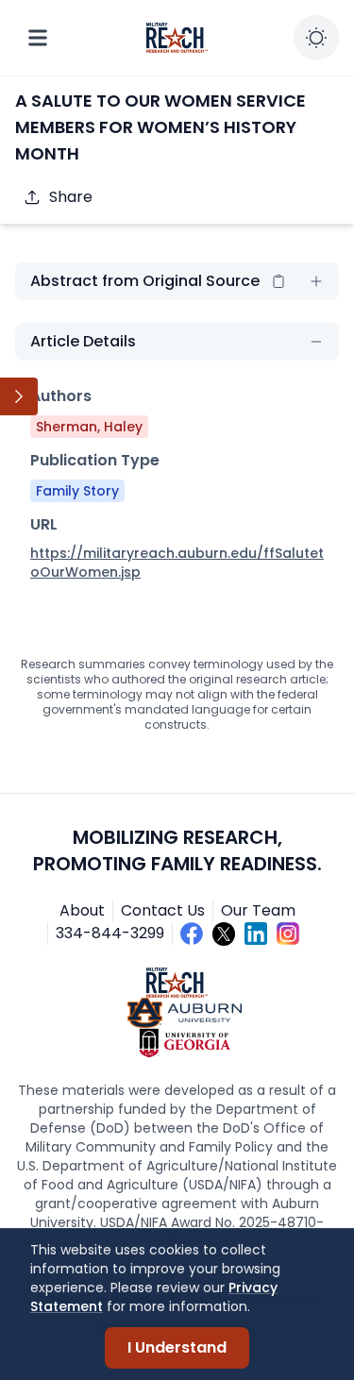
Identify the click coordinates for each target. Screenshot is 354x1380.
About (82, 910)
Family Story (77, 490)
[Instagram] (288, 933)
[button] (278, 281)
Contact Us (163, 910)
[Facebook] (191, 933)
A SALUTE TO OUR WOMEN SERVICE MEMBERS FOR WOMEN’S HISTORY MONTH (160, 127)
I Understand (177, 1347)
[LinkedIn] (255, 933)
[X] (223, 933)
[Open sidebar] (19, 396)
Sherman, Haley (89, 426)
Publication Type (95, 460)
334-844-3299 (110, 933)
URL (44, 524)
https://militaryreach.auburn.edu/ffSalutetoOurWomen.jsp (177, 562)
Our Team (258, 910)
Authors (61, 396)
